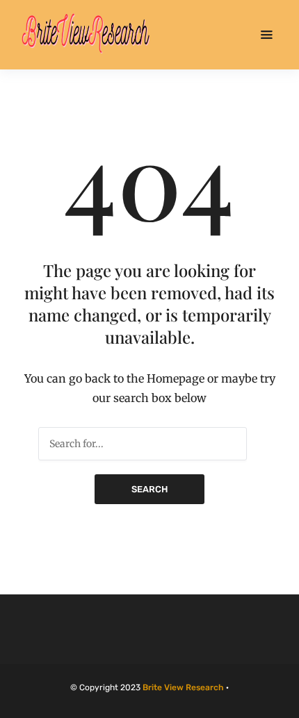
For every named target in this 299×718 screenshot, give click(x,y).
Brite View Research (183, 687)
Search (149, 489)
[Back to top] (285, 704)
